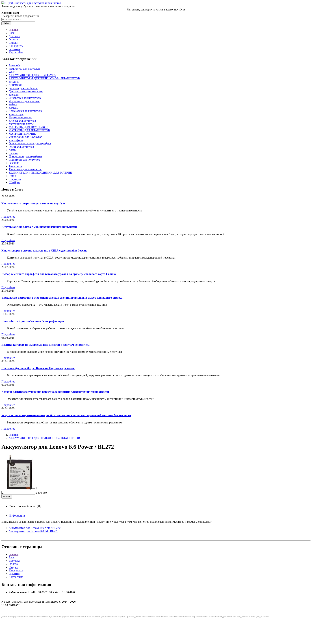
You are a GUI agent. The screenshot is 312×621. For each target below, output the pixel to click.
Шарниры (15, 179)
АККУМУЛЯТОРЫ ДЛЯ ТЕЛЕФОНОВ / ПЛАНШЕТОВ (44, 78)
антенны (14, 81)
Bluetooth (14, 65)
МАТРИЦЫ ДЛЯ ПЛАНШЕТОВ (29, 130)
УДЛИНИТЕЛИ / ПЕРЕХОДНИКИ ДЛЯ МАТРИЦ (40, 172)
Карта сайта (16, 52)
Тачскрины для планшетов (25, 169)
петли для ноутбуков (21, 146)
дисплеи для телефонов (23, 88)
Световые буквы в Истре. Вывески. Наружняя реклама (38, 368)
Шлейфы (14, 182)
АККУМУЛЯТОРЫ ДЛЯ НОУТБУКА (32, 75)
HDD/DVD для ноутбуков (24, 68)
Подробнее (8, 216)
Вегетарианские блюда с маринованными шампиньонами (39, 226)
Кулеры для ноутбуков (22, 120)
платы (12, 149)
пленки (13, 153)
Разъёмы (14, 162)
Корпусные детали (20, 117)
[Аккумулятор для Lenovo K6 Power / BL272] (19, 489)
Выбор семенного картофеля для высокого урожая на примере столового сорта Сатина (58, 273)
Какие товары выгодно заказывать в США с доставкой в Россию (44, 250)
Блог (11, 32)
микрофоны (16, 140)
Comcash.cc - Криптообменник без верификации (32, 321)
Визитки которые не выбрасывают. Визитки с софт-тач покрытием (45, 344)
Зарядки (14, 94)
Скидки (13, 42)
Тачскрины (15, 166)
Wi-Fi (12, 71)
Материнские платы (21, 123)
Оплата (13, 39)
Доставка (14, 36)
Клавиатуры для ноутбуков (25, 110)
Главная (13, 29)
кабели (13, 104)
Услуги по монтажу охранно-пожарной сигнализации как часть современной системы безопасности (66, 415)
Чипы (12, 175)
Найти (6, 23)
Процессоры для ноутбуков (25, 156)
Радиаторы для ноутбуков (24, 159)
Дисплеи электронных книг (26, 91)
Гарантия (14, 49)
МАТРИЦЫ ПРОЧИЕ (22, 133)
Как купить (16, 45)
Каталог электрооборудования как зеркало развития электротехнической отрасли (55, 391)
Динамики (15, 84)
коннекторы (16, 114)
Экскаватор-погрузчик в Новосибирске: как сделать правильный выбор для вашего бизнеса (61, 297)
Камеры (13, 107)
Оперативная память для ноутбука (30, 143)
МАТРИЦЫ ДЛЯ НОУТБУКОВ (28, 127)
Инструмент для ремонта (24, 101)
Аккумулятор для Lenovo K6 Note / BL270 (34, 527)
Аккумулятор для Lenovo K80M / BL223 (33, 531)
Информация (17, 515)
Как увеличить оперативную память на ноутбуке (33, 203)
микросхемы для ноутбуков (25, 136)
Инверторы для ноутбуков (25, 97)
